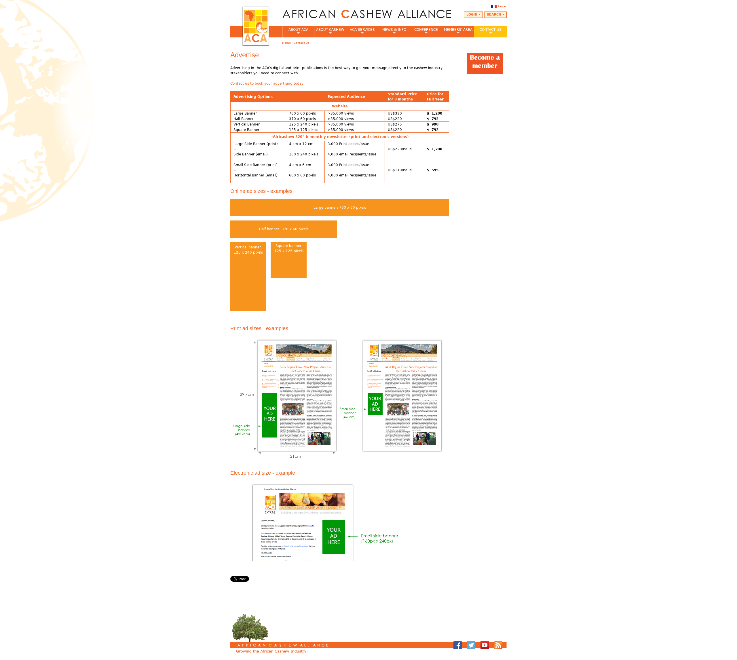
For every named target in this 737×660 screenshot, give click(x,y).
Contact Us (488, 31)
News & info (392, 31)
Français (502, 6)
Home (286, 42)
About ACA (295, 31)
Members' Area (457, 31)
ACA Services (360, 31)
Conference (424, 31)
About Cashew (329, 31)
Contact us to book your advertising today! (267, 83)
